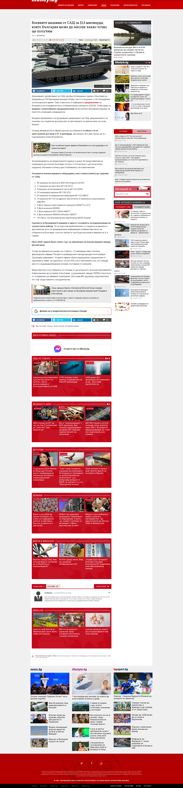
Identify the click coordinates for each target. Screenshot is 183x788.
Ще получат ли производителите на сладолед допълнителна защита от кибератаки (129, 170)
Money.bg (43, 786)
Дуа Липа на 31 (136, 113)
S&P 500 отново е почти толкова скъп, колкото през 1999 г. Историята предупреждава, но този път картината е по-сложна (97, 428)
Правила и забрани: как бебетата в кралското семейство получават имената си (140, 88)
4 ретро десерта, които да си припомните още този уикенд (96, 631)
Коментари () (104, 40)
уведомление (91, 102)
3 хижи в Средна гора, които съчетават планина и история (100, 706)
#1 (109, 593)
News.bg (34, 786)
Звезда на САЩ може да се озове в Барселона (142, 717)
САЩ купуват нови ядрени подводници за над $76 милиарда (70, 379)
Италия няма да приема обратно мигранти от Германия (57, 718)
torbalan (48, 593)
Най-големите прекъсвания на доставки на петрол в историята (132, 180)
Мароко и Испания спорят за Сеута (58, 740)
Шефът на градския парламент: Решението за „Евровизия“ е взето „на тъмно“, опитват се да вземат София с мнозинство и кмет (70, 519)
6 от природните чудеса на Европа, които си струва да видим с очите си (140, 98)
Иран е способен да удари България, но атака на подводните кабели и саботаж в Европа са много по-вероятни (43, 519)
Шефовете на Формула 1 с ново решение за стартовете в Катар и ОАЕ (142, 743)
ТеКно (81, 40)
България (42, 326)
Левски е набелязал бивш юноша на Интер (141, 729)
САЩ (37, 326)
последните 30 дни (142, 207)
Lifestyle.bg (54, 786)
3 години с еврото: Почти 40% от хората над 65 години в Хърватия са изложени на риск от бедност (141, 215)
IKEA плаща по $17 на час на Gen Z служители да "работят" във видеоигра (45, 426)
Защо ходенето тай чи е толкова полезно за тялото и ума (140, 69)
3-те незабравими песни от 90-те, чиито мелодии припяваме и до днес (140, 106)
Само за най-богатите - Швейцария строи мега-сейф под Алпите (45, 631)
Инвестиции (118, 57)
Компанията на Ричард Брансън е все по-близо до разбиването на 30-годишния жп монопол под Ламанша (140, 280)
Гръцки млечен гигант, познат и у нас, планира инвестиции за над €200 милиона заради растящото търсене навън (132, 266)
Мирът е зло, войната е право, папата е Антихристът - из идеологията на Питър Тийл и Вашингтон (97, 518)
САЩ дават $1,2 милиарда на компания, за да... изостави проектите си (97, 380)
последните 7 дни (123, 207)
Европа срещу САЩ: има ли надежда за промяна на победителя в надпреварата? (45, 562)
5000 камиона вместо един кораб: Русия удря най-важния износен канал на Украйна (140, 243)
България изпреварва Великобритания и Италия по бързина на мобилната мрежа (140, 293)
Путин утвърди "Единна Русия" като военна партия (48, 697)
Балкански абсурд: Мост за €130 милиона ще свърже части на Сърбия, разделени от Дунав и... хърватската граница (129, 51)
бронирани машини (72, 326)
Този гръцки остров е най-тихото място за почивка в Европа (96, 470)
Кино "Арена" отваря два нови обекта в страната (140, 253)
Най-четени (141, 131)
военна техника (59, 326)
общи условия (115, 786)
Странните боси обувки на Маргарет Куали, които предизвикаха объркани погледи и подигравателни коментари (45, 474)
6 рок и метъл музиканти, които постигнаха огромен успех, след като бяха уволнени (100, 733)
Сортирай (51, 586)
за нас (138, 786)
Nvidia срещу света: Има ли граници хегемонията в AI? (71, 561)
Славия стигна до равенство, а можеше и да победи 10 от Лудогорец (142, 706)
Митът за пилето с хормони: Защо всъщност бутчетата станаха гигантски (69, 632)
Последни (123, 131)
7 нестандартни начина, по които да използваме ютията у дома (90, 697)
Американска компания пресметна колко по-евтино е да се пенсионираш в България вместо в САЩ (45, 381)
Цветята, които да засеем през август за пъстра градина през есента (141, 78)
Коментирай (101, 586)
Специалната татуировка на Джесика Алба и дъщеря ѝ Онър (98, 745)
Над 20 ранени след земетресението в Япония (58, 705)
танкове (50, 326)
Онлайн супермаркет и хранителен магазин (140, 305)
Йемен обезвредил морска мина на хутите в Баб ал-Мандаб (58, 730)
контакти (147, 786)
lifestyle (121, 62)
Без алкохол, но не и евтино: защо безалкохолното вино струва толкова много (100, 719)
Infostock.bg (85, 786)
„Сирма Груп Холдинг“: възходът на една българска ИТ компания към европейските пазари (97, 564)
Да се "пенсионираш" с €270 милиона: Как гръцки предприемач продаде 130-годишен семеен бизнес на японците (70, 428)
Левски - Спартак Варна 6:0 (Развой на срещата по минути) (133, 697)
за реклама (128, 786)
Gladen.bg (74, 786)
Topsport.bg (64, 786)
